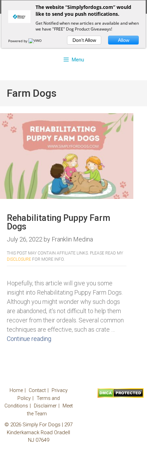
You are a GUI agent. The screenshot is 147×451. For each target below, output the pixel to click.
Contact (37, 390)
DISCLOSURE (19, 259)
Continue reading (29, 338)
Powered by (18, 40)
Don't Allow (84, 40)
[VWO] (35, 40)
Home (16, 390)
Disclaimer (45, 405)
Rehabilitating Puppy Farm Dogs (58, 222)
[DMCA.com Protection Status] (120, 396)
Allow (123, 40)
